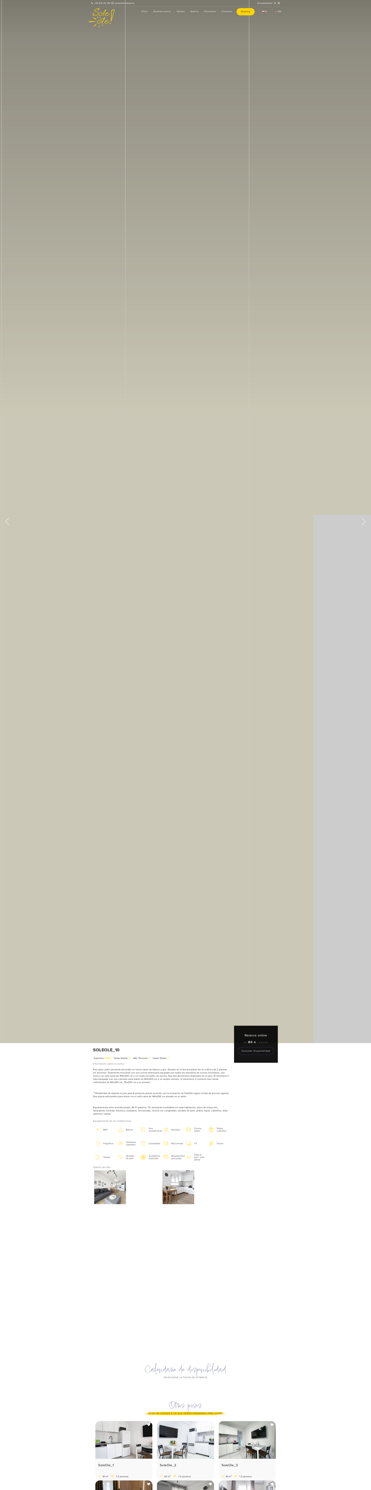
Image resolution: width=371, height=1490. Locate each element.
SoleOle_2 (168, 1465)
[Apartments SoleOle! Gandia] (101, 14)
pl (266, 11)
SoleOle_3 (230, 1465)
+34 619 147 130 (102, 3)
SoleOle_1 (106, 1465)
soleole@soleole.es (124, 3)
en (279, 11)
